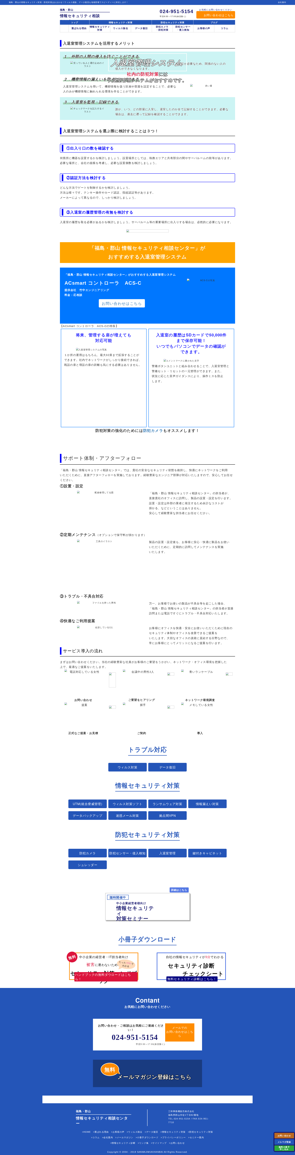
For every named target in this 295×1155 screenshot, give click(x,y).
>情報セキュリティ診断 (122, 1143)
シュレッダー (87, 864)
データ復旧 (141, 28)
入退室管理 (167, 853)
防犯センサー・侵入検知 (127, 853)
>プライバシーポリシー (173, 1137)
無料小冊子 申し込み (284, 1148)
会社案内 (282, 2)
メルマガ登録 (284, 1141)
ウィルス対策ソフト (127, 804)
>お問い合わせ (177, 1143)
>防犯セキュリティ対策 (200, 1132)
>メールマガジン (124, 1137)
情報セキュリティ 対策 (100, 28)
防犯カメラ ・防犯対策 (162, 28)
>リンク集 (143, 1143)
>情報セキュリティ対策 (172, 1132)
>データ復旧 (151, 1132)
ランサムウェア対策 (167, 804)
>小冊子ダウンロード (147, 1137)
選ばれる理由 (79, 28)
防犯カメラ (87, 853)
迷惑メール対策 (127, 815)
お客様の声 (203, 28)
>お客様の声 (117, 1132)
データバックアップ (87, 815)
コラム (224, 28)
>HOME (86, 1132)
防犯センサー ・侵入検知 (183, 28)
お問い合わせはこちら (219, 15)
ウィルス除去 (120, 28)
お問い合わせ (284, 1135)
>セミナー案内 (196, 1137)
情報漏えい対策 (207, 804)
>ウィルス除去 (134, 1132)
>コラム (95, 1137)
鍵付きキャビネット (207, 853)
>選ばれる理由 (101, 1132)
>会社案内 (107, 1137)
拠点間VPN (167, 815)
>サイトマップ (159, 1143)
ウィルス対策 (127, 767)
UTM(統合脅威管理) (87, 804)
